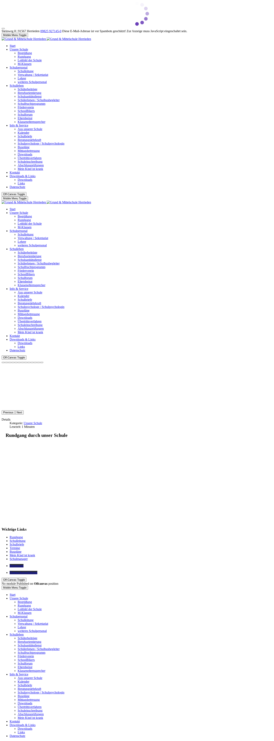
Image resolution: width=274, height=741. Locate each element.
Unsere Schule (33, 423)
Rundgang (16, 537)
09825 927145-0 (50, 31)
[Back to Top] (3, 28)
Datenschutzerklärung (23, 572)
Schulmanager (19, 559)
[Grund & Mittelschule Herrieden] (46, 39)
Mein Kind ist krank (22, 555)
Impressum (16, 565)
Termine (15, 548)
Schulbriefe (17, 544)
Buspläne (15, 551)
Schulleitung (17, 540)
